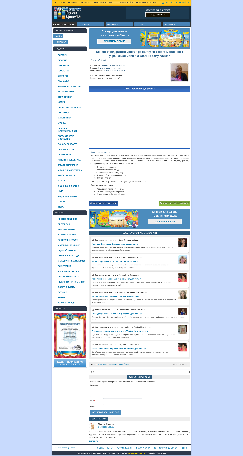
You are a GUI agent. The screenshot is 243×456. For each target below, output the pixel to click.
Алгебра (62, 55)
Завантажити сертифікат (175, 203)
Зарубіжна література (69, 86)
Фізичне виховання (68, 186)
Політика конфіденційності (166, 448)
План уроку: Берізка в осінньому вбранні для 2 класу (116, 314)
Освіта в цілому (66, 287)
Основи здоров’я (67, 144)
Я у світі (62, 202)
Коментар (95, 385)
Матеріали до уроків (69, 245)
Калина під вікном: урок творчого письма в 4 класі (115, 261)
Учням (61, 297)
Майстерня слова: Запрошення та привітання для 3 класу (119, 349)
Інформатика (65, 97)
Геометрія (63, 71)
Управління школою (69, 271)
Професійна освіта (68, 276)
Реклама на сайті (104, 3)
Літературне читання (69, 107)
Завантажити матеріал (104, 203)
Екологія (63, 76)
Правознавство (66, 149)
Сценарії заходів (67, 250)
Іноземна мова (66, 92)
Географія (63, 65)
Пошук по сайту (125, 3)
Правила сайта (143, 448)
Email (93, 407)
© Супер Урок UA (65, 448)
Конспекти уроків (101, 364)
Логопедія (63, 112)
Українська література (70, 170)
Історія (62, 102)
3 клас (126, 364)
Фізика (61, 181)
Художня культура (68, 196)
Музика (62, 123)
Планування (64, 266)
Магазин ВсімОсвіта (147, 3)
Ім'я (92, 401)
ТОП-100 (110, 448)
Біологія (62, 60)
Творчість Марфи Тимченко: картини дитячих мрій (115, 296)
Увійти (185, 3)
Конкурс (74, 3)
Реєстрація (170, 3)
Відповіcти (93, 441)
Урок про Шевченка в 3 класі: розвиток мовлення (115, 244)
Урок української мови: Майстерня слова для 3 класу (116, 279)
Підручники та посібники (71, 282)
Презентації (64, 224)
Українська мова (116, 364)
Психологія (64, 154)
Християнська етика (69, 160)
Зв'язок (86, 3)
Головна (60, 3)
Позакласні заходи (68, 256)
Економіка (63, 81)
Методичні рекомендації (71, 261)
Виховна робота (67, 229)
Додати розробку (159, 15)
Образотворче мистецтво (66, 137)
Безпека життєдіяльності (67, 129)
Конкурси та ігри (67, 235)
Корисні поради (66, 303)
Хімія (60, 191)
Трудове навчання (68, 165)
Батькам (62, 292)
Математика (64, 118)
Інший (61, 207)
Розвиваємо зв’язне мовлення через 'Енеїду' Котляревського (120, 331)
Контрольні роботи (68, 240)
